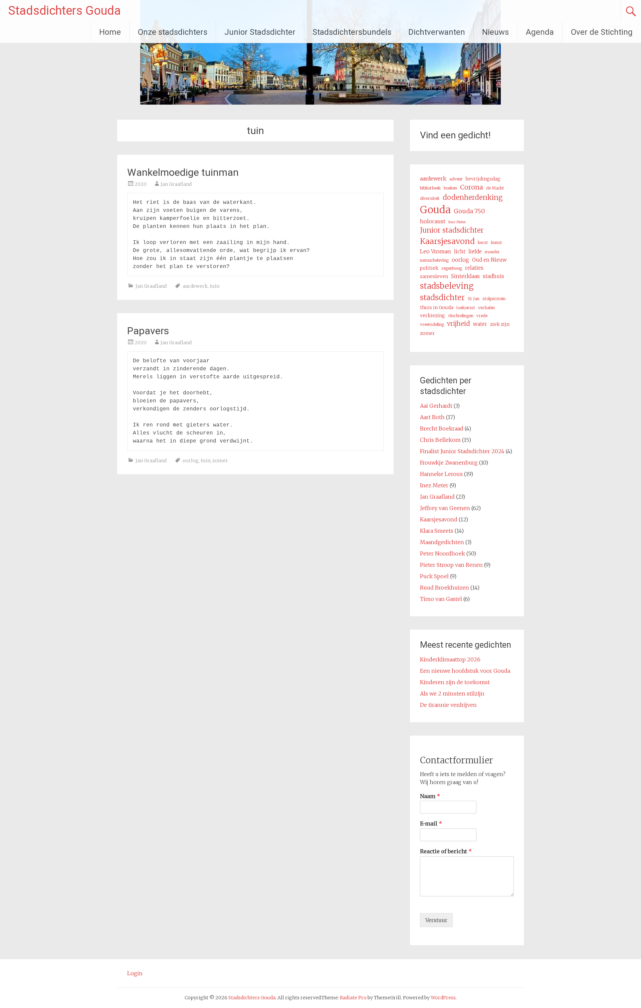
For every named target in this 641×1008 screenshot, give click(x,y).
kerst (483, 242)
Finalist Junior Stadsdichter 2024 (462, 451)
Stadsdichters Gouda (64, 11)
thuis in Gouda (436, 307)
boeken (450, 188)
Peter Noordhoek (442, 553)
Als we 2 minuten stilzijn (452, 693)
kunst (496, 242)
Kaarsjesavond (447, 241)
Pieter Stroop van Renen (451, 564)
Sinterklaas (465, 276)
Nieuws (495, 32)
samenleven (434, 276)
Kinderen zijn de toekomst (455, 682)
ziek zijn (499, 324)
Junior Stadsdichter (259, 32)
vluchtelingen (460, 315)
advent (456, 178)
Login (135, 973)
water (480, 324)
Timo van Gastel (441, 599)
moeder (492, 251)
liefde (475, 251)
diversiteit (430, 198)
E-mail (431, 823)
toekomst (465, 307)
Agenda (540, 32)
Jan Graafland (176, 184)
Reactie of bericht (446, 851)
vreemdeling (432, 324)
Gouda (435, 210)
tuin (214, 286)
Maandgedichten (442, 542)
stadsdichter (442, 297)
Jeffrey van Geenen (445, 508)
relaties (474, 268)
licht (459, 251)
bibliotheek (430, 188)
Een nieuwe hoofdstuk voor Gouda (465, 670)
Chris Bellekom (440, 439)
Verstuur (436, 920)
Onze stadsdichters (172, 32)
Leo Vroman (435, 251)
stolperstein (493, 298)
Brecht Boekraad (441, 428)
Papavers (148, 331)
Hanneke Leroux (441, 474)
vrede (481, 315)
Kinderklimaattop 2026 (450, 659)
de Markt (495, 188)
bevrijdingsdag (483, 179)
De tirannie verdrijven (448, 705)
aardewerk (195, 286)
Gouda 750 (469, 211)
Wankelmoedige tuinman (183, 172)
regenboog (451, 268)
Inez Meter (457, 222)
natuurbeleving (434, 260)
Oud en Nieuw (489, 260)
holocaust (432, 221)
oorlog (191, 461)
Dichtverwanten (436, 32)
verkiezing (432, 315)
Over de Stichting (602, 32)
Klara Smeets (436, 530)
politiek (429, 268)
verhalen (486, 307)
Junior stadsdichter (452, 230)
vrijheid (458, 324)
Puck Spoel (434, 576)
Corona (471, 187)
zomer (220, 461)
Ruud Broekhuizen (444, 587)
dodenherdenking (473, 197)
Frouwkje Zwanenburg (449, 462)
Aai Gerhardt (436, 405)
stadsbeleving (447, 286)
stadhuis (493, 276)
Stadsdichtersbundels (351, 32)
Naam (430, 796)
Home (110, 32)
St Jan (473, 298)
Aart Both (432, 417)
